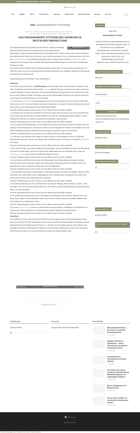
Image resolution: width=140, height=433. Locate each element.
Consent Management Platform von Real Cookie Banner (20, 432)
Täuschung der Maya (17, 154)
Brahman (46, 89)
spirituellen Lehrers (20, 59)
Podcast (32, 14)
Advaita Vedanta (44, 14)
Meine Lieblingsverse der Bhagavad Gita (117, 387)
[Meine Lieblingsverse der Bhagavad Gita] (99, 389)
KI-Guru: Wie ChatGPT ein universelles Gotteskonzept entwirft (117, 400)
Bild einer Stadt (25, 101)
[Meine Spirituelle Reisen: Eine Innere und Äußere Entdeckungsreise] (99, 331)
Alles (13, 14)
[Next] (15, 1)
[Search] (119, 14)
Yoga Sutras (56, 14)
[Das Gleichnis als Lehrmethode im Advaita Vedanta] (99, 360)
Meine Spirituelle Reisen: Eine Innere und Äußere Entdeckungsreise (116, 330)
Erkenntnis (85, 139)
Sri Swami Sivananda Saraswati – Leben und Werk (34, 1)
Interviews (97, 14)
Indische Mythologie (84, 14)
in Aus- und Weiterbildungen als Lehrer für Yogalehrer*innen (110, 59)
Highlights (22, 14)
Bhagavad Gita (69, 14)
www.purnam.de (70, 422)
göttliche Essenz (24, 207)
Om (46, 225)
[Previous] (12, 1)
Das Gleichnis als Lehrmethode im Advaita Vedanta (116, 359)
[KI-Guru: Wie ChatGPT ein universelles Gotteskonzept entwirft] (99, 401)
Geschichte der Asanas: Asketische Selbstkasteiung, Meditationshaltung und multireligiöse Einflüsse (118, 373)
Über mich (108, 14)
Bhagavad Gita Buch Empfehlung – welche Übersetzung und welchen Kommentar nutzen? (117, 344)
